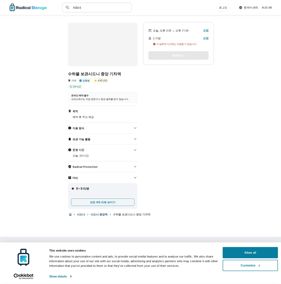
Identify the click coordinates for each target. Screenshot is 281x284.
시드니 (81, 214)
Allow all (250, 252)
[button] (103, 128)
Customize (248, 265)
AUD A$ (267, 7)
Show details (58, 276)
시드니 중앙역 (99, 214)
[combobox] (101, 7)
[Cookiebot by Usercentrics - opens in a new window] (23, 276)
